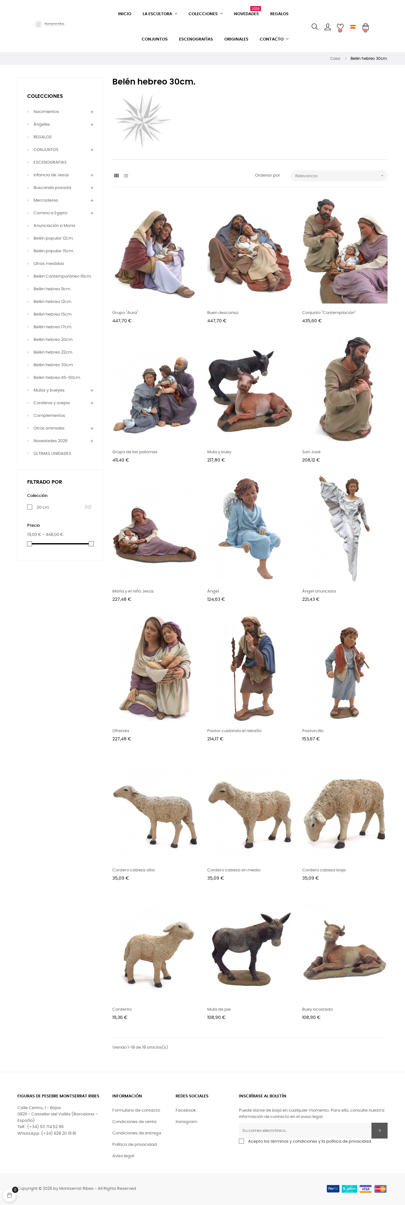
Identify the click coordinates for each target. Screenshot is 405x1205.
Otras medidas (49, 264)
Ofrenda (120, 731)
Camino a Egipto (50, 213)
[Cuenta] (327, 27)
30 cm (61, 507)
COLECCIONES (45, 96)
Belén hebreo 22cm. (53, 352)
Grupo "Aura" (125, 313)
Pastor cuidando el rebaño (234, 731)
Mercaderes (46, 200)
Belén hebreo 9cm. (52, 289)
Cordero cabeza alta (133, 870)
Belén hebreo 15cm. (53, 314)
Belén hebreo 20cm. (53, 340)
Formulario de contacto (136, 1110)
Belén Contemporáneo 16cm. (63, 276)
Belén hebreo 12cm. (53, 302)
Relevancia (340, 175)
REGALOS (43, 137)
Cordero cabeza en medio (233, 870)
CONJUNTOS (46, 150)
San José (311, 452)
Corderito (122, 1009)
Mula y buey (219, 452)
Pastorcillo (312, 731)
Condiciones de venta (134, 1122)
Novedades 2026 (50, 441)
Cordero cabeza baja (324, 870)
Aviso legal (123, 1156)
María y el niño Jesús (133, 591)
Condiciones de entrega (136, 1133)
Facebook (186, 1110)
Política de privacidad (134, 1145)
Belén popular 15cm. (54, 251)
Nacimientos (46, 112)
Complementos (49, 416)
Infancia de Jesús (51, 175)
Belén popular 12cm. (54, 238)
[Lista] (126, 176)
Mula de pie (219, 1009)
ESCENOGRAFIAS (50, 162)
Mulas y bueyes (49, 390)
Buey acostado (317, 1009)
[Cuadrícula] (116, 176)
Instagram (186, 1122)
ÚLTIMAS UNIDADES (52, 454)
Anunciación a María (54, 226)
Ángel (213, 591)
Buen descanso (223, 313)
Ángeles (42, 124)
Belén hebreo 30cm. (54, 365)
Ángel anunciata (319, 591)
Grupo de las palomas (135, 452)
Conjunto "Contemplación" (329, 313)
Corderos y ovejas (52, 403)
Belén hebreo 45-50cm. (57, 378)
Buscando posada (52, 188)
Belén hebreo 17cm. (53, 327)
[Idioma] (352, 27)
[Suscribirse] (379, 1131)
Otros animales (49, 428)
